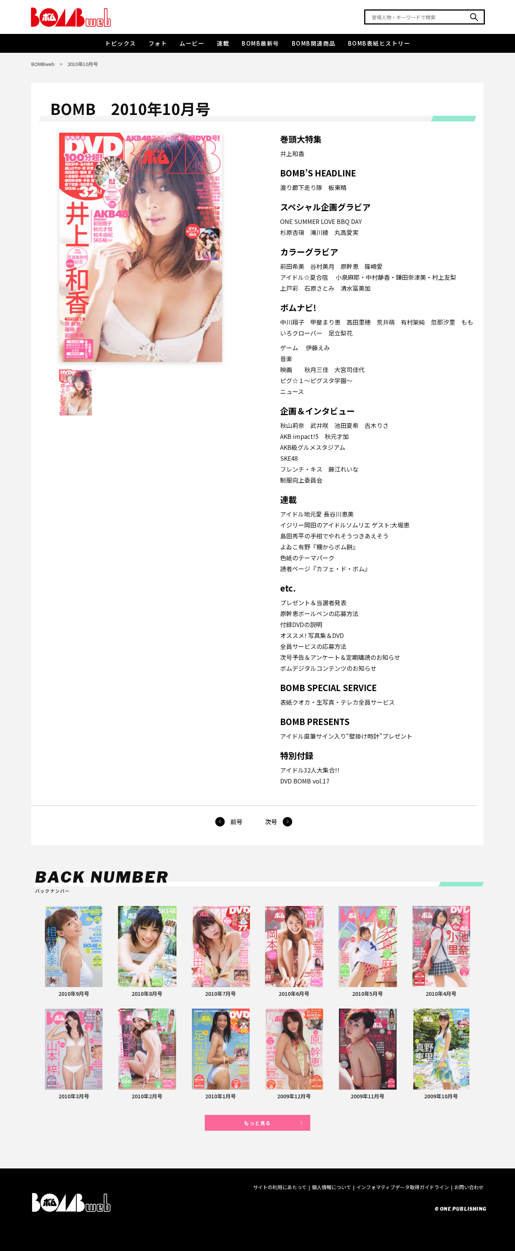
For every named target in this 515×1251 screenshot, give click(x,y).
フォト (158, 43)
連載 (223, 43)
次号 (271, 821)
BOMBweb (43, 63)
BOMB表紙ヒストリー (379, 43)
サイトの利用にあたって (280, 1187)
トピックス (120, 43)
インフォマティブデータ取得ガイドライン (402, 1187)
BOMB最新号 (260, 43)
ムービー (191, 43)
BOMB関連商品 (314, 43)
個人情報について (331, 1187)
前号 (236, 821)
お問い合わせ (469, 1187)
